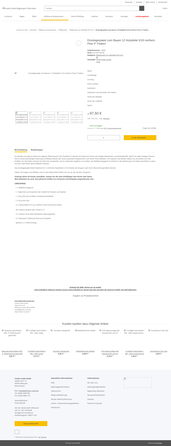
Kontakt (139, 2)
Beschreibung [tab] (21, 150)
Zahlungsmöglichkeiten (96, 387)
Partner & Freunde (94, 403)
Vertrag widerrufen (31, 423)
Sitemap (90, 399)
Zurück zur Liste (22, 30)
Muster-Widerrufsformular (61, 399)
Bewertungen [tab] (37, 150)
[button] (150, 8)
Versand (106, 118)
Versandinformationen (96, 395)
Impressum (55, 407)
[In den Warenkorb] (16, 37)
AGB (52, 383)
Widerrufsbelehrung (59, 395)
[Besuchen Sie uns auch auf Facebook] (17, 432)
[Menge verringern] (89, 137)
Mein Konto (150, 2)
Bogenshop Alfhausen (95, 391)
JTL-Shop (159, 443)
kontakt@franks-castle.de (29, 391)
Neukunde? (162, 2)
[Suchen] (141, 8)
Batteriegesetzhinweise (60, 387)
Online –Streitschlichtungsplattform (65, 403)
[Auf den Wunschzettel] (78, 43)
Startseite (128, 2)
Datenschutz (56, 391)
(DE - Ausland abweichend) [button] (112, 128)
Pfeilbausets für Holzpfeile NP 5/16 (109, 55)
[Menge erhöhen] (117, 137)
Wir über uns (92, 383)
